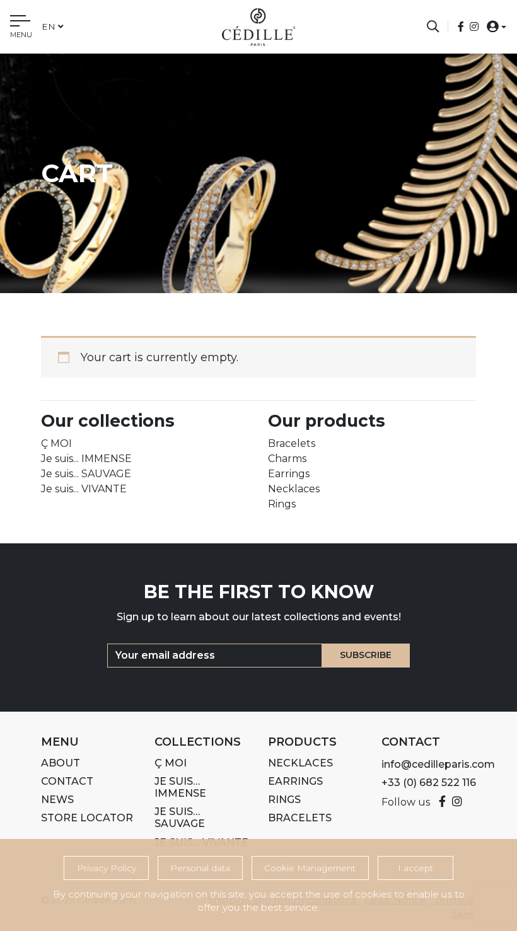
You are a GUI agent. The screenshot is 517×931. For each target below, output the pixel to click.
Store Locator (87, 818)
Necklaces (294, 489)
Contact (67, 781)
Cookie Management (310, 868)
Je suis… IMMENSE (180, 787)
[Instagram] (474, 27)
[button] (493, 26)
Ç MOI (56, 443)
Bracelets (291, 443)
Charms (287, 459)
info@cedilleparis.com (438, 764)
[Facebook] (462, 27)
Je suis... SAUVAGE (86, 474)
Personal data (200, 868)
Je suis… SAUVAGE (179, 818)
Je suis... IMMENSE (86, 459)
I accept (415, 868)
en (48, 26)
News (57, 800)
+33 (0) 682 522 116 (428, 783)
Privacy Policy (106, 868)
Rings (282, 504)
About (60, 763)
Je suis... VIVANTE (84, 489)
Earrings (289, 474)
